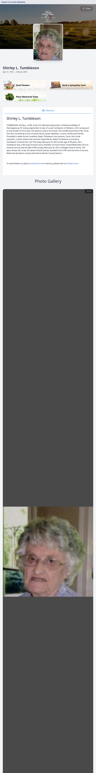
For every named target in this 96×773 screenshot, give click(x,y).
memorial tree (36, 163)
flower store (72, 163)
